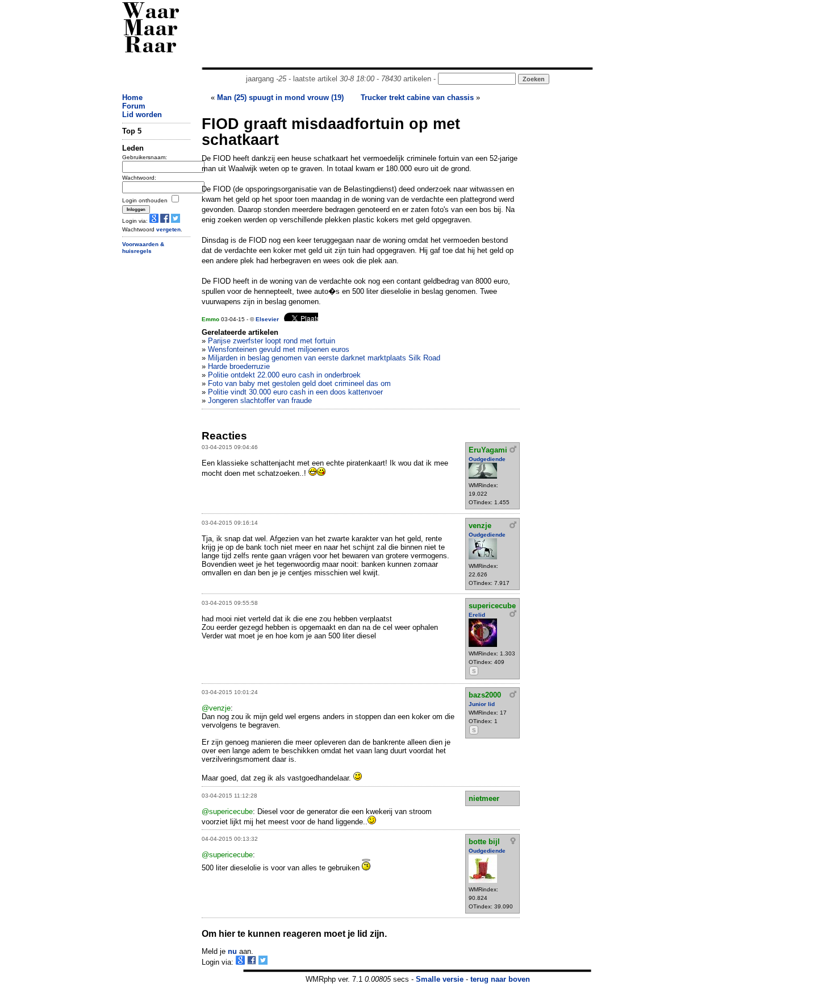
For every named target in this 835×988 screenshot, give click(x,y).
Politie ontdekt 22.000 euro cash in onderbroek (284, 375)
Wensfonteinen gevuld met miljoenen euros (278, 349)
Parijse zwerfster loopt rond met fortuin (271, 341)
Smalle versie (440, 979)
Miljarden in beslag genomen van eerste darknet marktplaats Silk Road (324, 358)
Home (132, 97)
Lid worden (142, 114)
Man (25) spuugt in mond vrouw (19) (280, 97)
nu (232, 951)
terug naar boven (500, 979)
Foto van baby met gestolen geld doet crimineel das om (299, 383)
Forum (133, 106)
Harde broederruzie (239, 366)
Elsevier (267, 319)
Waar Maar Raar (150, 29)
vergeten (168, 229)
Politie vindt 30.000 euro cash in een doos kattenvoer (295, 392)
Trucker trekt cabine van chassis (417, 97)
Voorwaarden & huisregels (143, 248)
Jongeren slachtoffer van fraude (260, 400)
